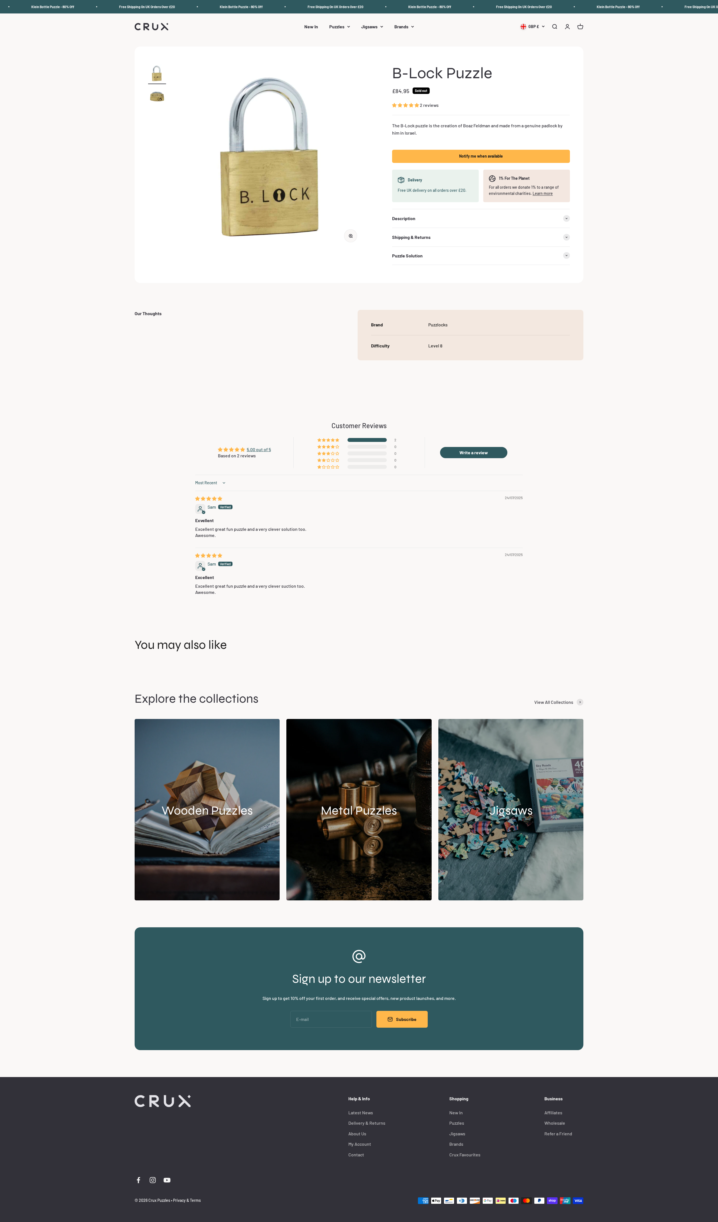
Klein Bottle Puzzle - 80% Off (22, 7)
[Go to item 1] (157, 74)
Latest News (360, 1112)
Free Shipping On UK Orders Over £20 (116, 7)
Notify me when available (481, 156)
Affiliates (553, 1112)
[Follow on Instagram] (153, 1180)
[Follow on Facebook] (138, 1180)
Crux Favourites (464, 1154)
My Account (359, 1144)
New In (311, 26)
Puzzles (336, 26)
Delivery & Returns (366, 1123)
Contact (356, 1154)
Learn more (543, 193)
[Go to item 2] (157, 97)
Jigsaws (369, 26)
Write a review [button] (473, 452)
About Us (357, 1133)
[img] (208, 498)
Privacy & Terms (187, 1200)
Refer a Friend (558, 1133)
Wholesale (554, 1123)
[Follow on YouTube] (167, 1180)
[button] (406, 105)
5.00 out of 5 (259, 449)
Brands (401, 26)
